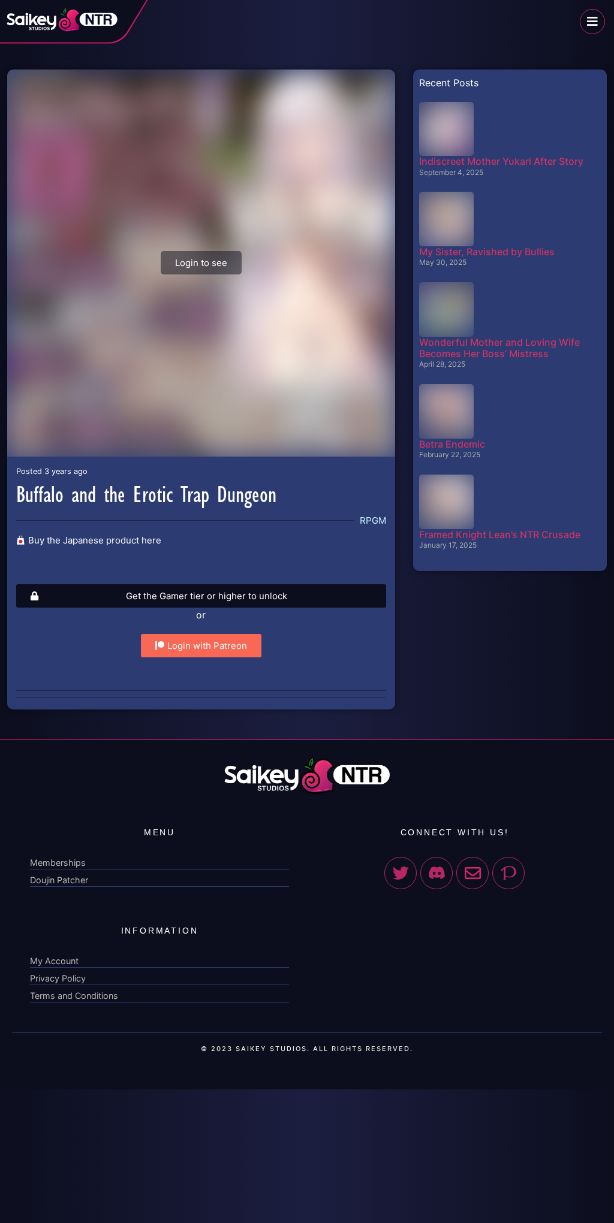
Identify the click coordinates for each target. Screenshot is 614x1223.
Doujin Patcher (59, 880)
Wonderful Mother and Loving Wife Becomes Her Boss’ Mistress (499, 348)
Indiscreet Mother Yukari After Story (501, 161)
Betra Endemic (452, 444)
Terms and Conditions (74, 996)
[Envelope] (472, 873)
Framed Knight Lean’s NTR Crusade (499, 534)
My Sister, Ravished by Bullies (487, 252)
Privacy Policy (58, 978)
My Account (54, 961)
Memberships (58, 862)
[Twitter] (400, 873)
